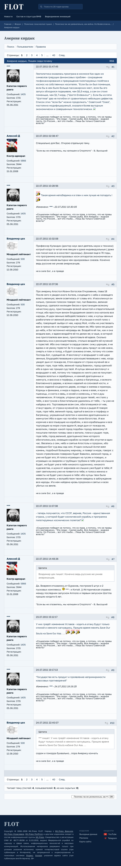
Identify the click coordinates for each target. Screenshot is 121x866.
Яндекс (29, 855)
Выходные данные (88, 834)
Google (38, 855)
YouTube (112, 834)
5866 (23, 160)
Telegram (112, 838)
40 (53, 55)
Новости (8, 16)
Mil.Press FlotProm (34, 834)
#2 (112, 136)
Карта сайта (85, 841)
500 (23, 259)
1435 (23, 94)
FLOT (14, 7)
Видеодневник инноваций (57, 16)
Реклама (83, 838)
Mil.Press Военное (64, 831)
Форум (18, 24)
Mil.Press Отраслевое (14, 834)
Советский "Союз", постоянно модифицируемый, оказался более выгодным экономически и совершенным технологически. (73, 106)
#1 (113, 66)
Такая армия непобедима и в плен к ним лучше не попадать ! (76, 195)
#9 (112, 670)
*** (50, 206)
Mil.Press (40, 837)
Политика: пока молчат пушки (38, 24)
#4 (112, 238)
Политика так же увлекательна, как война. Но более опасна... (83, 24)
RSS (111, 60)
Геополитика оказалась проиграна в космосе (62, 73)
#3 (112, 185)
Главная (7, 24)
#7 (113, 558)
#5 (112, 284)
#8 (112, 617)
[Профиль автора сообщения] (13, 81)
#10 (112, 722)
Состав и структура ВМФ (28, 16)
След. (62, 55)
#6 (112, 506)
